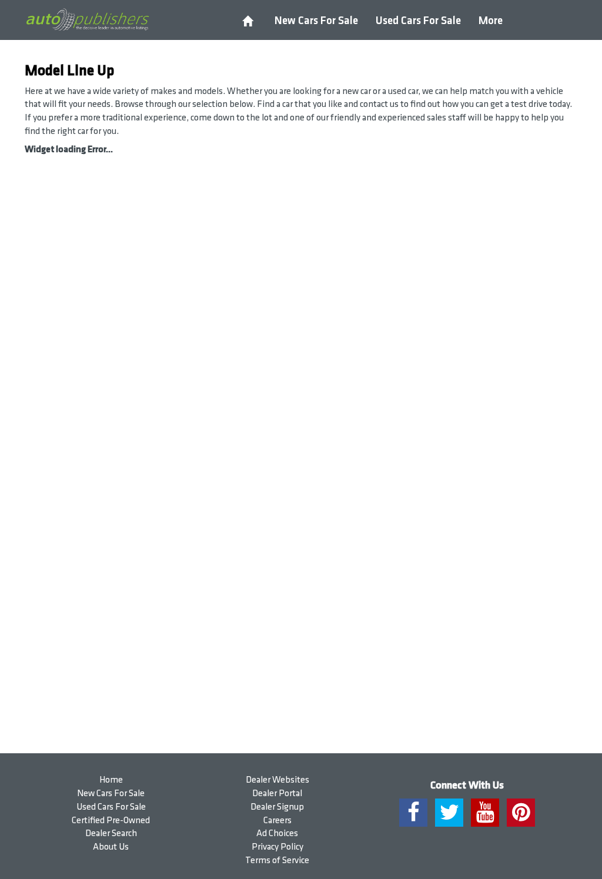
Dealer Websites (277, 780)
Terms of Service (277, 860)
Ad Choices (277, 833)
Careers (277, 820)
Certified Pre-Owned (111, 820)
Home (111, 780)
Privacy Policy (277, 847)
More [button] (491, 21)
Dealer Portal (277, 793)
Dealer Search (111, 833)
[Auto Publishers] (87, 20)
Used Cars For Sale (418, 21)
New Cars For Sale (316, 21)
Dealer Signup (277, 807)
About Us (111, 847)
